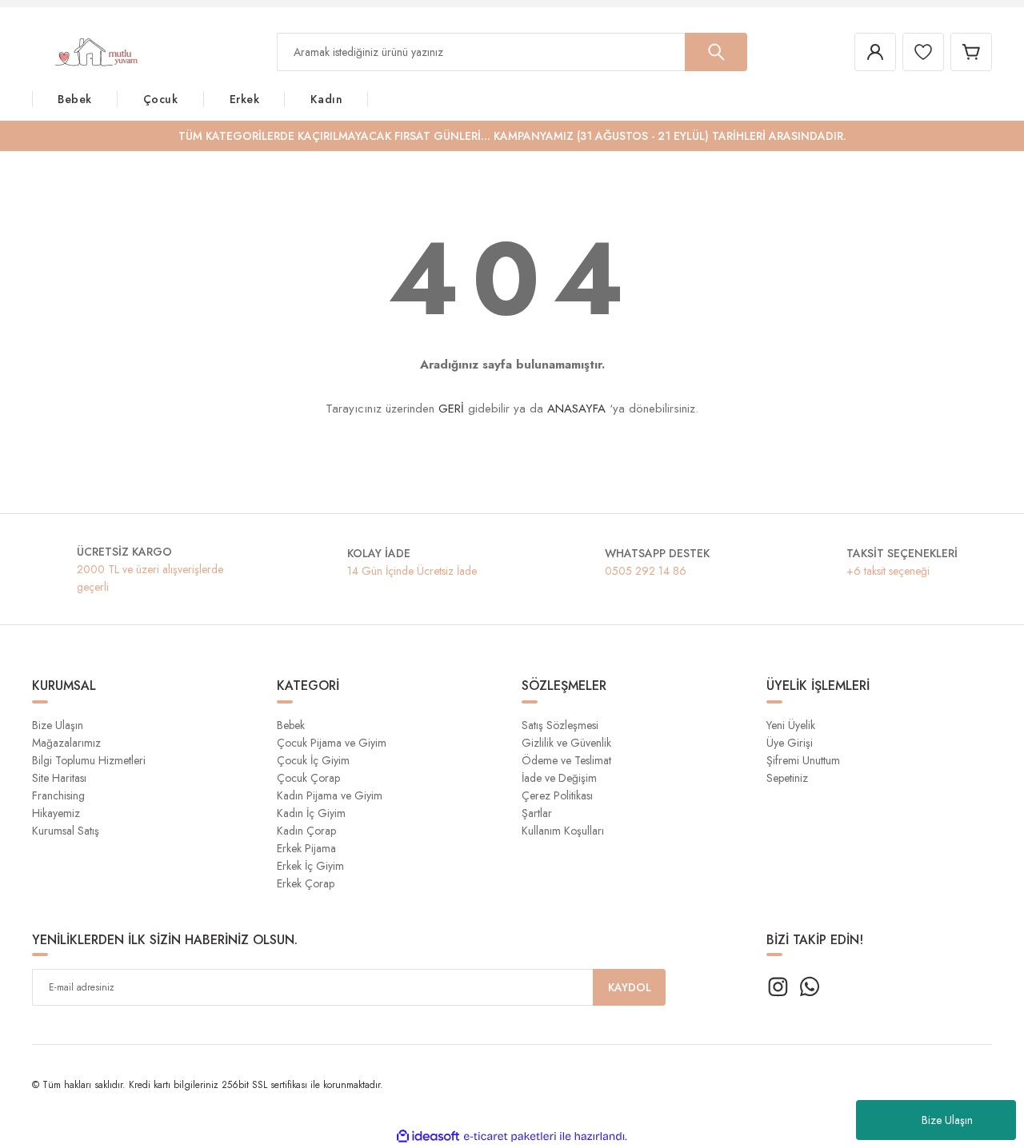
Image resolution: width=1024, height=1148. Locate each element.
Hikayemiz (56, 813)
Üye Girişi (789, 743)
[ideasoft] (428, 1136)
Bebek (291, 725)
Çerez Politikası (557, 795)
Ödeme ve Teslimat (566, 760)
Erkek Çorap (305, 883)
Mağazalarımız (66, 743)
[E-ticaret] (510, 1137)
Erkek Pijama (306, 848)
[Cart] (971, 52)
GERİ (451, 408)
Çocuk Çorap (308, 778)
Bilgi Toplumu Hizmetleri (89, 760)
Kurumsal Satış (65, 831)
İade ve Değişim (559, 778)
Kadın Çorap (306, 831)
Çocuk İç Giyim (313, 760)
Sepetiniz (787, 778)
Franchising (58, 795)
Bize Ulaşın (947, 1120)
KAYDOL (629, 987)
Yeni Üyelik (790, 725)
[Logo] (86, 51)
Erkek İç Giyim (310, 866)
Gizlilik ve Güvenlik (566, 743)
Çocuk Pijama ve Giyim (331, 743)
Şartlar (537, 813)
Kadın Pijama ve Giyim (329, 795)
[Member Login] (875, 52)
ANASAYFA (576, 408)
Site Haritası (59, 778)
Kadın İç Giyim (311, 813)
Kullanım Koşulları (563, 831)
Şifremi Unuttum (803, 760)
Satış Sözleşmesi (560, 725)
